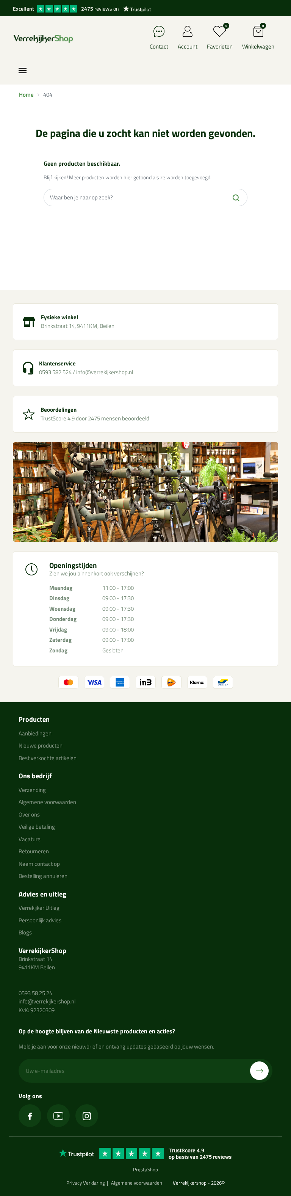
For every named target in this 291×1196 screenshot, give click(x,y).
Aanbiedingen (35, 733)
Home (26, 94)
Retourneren (34, 851)
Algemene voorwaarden (47, 802)
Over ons (29, 814)
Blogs (25, 932)
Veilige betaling (37, 826)
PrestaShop (145, 1169)
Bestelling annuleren (43, 876)
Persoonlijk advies (40, 920)
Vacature (30, 839)
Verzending (32, 789)
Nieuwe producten (41, 745)
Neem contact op (39, 863)
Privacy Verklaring (85, 1183)
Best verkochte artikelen (48, 758)
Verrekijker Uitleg (39, 907)
